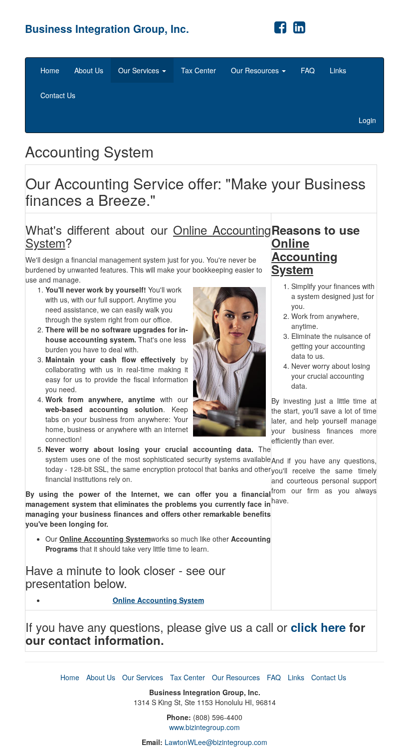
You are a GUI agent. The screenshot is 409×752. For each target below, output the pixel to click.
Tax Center (198, 70)
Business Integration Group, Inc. (107, 28)
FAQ (308, 70)
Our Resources (256, 70)
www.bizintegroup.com (204, 727)
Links (338, 70)
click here (318, 626)
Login (367, 120)
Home (49, 70)
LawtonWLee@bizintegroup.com (216, 742)
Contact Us (57, 95)
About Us (88, 70)
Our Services (139, 70)
